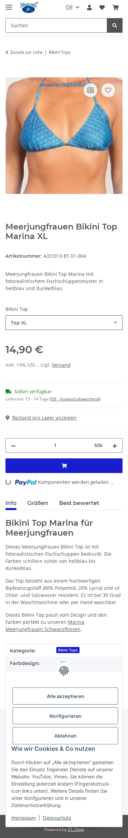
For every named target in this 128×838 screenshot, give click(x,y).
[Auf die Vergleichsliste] (90, 90)
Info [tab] (10, 503)
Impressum (23, 818)
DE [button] (69, 7)
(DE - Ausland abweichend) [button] (75, 399)
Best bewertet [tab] (79, 503)
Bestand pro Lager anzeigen (44, 417)
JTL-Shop (76, 829)
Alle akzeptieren (65, 696)
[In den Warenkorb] (10, 73)
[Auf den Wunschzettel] (108, 90)
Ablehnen (65, 736)
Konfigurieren (65, 716)
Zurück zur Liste (26, 52)
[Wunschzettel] (102, 7)
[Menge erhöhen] (114, 446)
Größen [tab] (37, 503)
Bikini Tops (67, 650)
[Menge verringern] (13, 446)
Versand (61, 365)
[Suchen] (115, 25)
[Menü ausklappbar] (8, 4)
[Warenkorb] (116, 7)
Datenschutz (57, 818)
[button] (89, 7)
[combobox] (64, 322)
